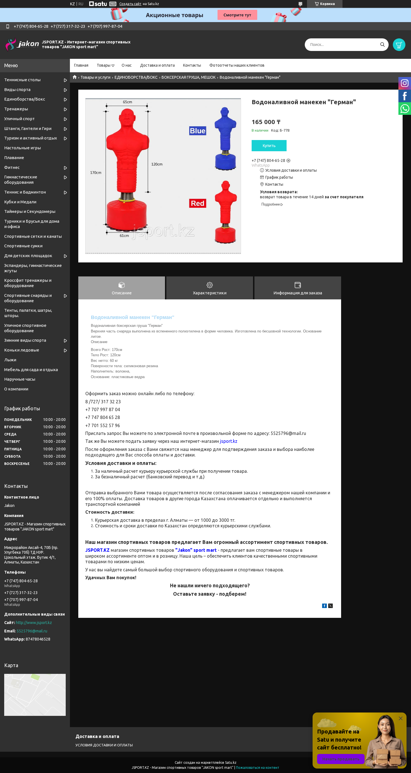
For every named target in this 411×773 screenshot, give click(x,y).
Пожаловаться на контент (257, 767)
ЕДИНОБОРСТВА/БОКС (136, 77)
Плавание (14, 157)
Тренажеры (16, 108)
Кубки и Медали (20, 201)
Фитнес (12, 167)
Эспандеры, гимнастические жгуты (33, 268)
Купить (269, 145)
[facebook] (324, 606)
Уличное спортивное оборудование (25, 328)
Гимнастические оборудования (20, 179)
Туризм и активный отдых (30, 138)
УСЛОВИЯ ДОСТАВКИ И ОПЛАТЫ (104, 745)
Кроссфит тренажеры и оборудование (27, 283)
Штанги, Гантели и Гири (27, 128)
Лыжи (10, 359)
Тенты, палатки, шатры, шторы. (28, 313)
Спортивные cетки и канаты (33, 236)
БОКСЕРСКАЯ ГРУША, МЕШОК (189, 77)
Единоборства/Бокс (24, 99)
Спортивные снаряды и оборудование (28, 298)
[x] (330, 606)
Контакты (192, 65)
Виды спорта (17, 89)
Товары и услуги (95, 77)
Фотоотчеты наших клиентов (236, 65)
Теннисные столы (22, 79)
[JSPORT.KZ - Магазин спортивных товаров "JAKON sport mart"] (22, 44)
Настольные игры (22, 147)
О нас (127, 65)
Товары (103, 65)
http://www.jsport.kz (34, 622)
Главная (81, 65)
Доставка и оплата (157, 65)
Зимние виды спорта (25, 340)
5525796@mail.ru (31, 631)
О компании (16, 388)
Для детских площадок (28, 255)
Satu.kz (231, 762)
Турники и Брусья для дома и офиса (31, 224)
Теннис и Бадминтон (25, 192)
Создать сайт (130, 4)
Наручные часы (19, 379)
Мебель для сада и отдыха (31, 369)
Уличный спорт (19, 118)
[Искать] (382, 44)
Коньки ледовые (21, 350)
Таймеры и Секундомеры (29, 211)
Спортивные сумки (23, 245)
